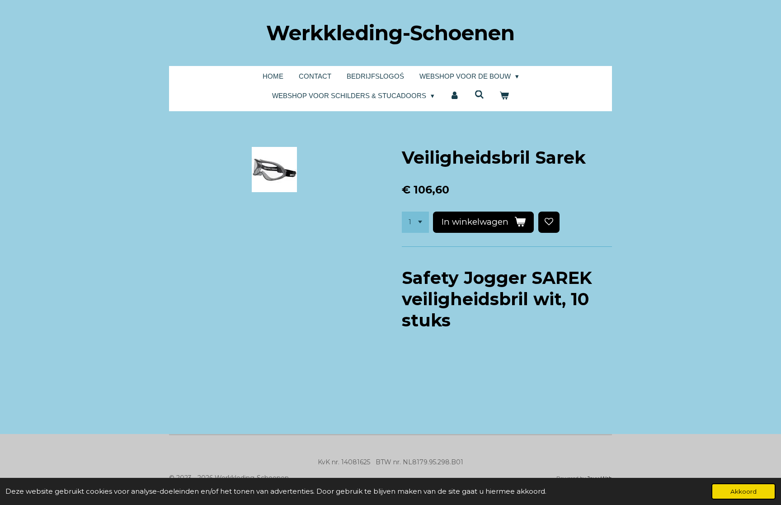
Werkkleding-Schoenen (390, 32)
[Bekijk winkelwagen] (504, 96)
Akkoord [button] (743, 491)
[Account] (454, 96)
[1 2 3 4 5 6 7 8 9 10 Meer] (415, 222)
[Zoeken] (479, 95)
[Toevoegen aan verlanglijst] (549, 222)
